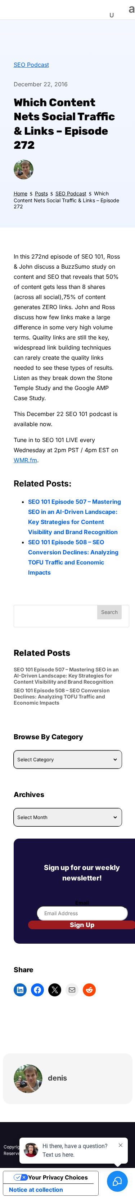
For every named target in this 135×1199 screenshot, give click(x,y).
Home (20, 193)
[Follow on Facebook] (9, 1135)
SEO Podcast (31, 64)
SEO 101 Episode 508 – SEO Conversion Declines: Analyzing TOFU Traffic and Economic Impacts (62, 696)
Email (82, 903)
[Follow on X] (24, 1135)
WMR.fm (25, 460)
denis (57, 1078)
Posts (41, 193)
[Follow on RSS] (38, 1135)
